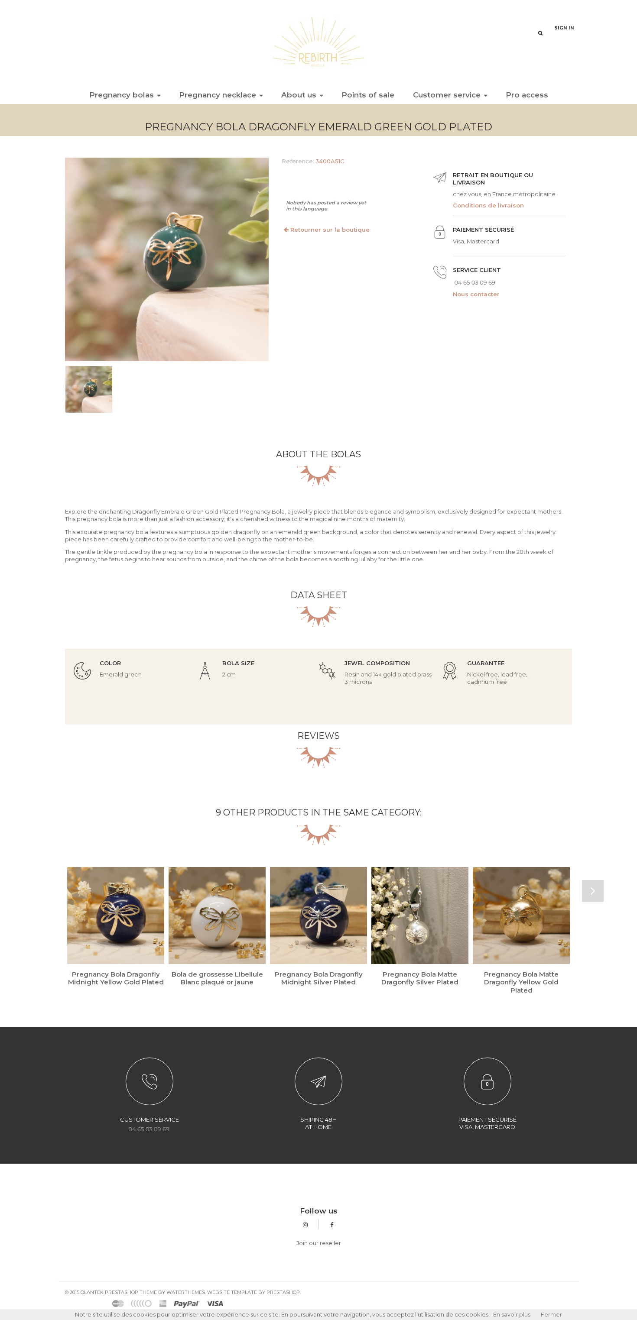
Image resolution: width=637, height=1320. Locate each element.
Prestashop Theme (131, 1292)
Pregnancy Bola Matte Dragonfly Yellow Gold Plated (521, 982)
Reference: (298, 161)
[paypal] (141, 1304)
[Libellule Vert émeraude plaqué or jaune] (89, 389)
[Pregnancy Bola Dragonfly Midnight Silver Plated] (318, 915)
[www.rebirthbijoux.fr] (318, 41)
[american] (163, 1304)
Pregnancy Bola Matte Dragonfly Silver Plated (419, 978)
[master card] (186, 1304)
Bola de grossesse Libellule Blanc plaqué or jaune (217, 978)
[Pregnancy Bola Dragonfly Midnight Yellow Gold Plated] (115, 915)
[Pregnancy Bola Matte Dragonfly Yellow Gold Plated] (521, 915)
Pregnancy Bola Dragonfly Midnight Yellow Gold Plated (116, 978)
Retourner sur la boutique (329, 229)
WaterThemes (185, 1292)
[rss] (118, 1304)
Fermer (551, 1314)
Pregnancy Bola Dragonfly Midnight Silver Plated (319, 978)
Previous (57, 395)
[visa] (215, 1304)
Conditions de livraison (488, 205)
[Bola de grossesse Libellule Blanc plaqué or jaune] (217, 915)
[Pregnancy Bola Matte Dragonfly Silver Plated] (419, 915)
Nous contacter (476, 294)
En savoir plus (511, 1314)
